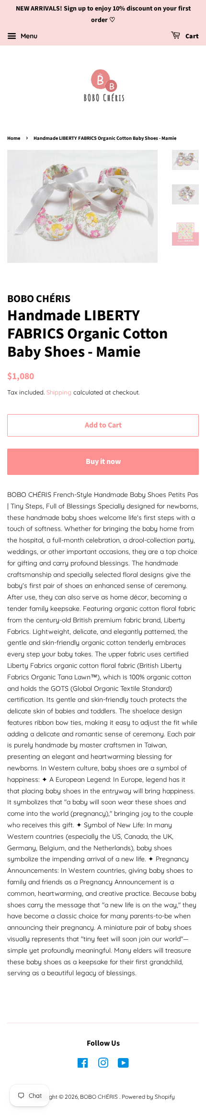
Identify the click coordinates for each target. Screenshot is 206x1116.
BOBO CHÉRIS (99, 1096)
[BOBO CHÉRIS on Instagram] (103, 1065)
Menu (28, 36)
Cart (191, 36)
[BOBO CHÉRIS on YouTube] (123, 1065)
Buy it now (103, 461)
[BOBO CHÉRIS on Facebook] (82, 1065)
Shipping (58, 392)
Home (13, 138)
